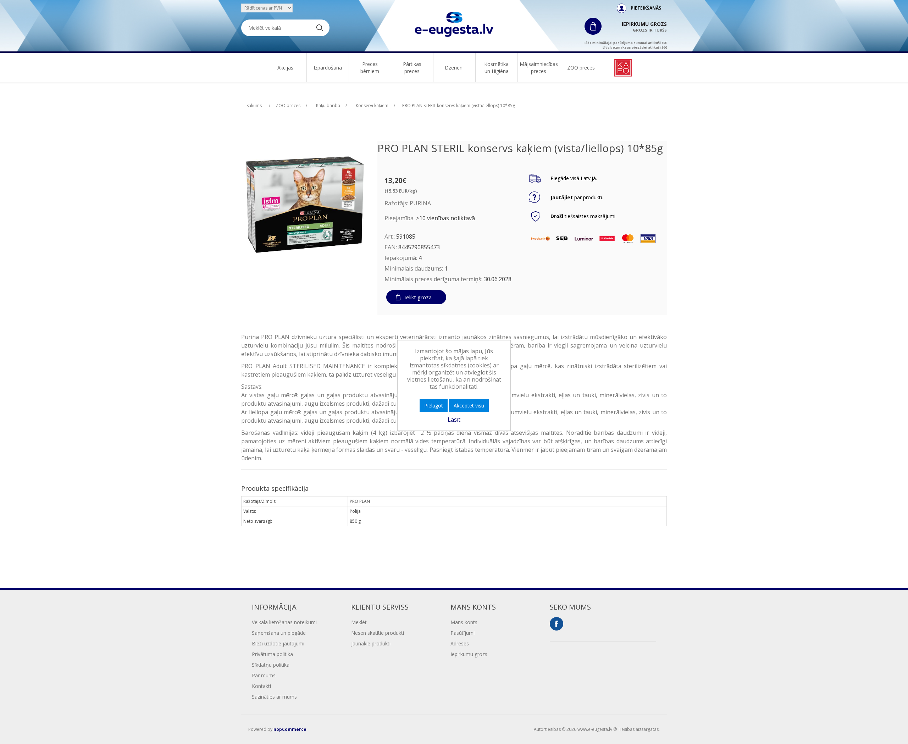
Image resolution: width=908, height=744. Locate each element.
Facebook (556, 624)
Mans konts (463, 622)
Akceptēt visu (469, 405)
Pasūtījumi (462, 632)
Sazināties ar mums (274, 696)
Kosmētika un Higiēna (496, 67)
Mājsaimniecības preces (539, 67)
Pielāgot (433, 405)
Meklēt (359, 622)
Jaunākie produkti (371, 643)
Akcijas (285, 67)
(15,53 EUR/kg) (400, 191)
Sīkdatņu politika (270, 664)
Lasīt (454, 419)
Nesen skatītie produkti (377, 632)
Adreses (459, 643)
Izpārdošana (328, 67)
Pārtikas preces (412, 67)
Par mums (264, 675)
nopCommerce (289, 729)
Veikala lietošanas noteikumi (284, 622)
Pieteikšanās (646, 8)
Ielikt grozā (418, 297)
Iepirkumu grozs (468, 654)
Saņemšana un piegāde (279, 632)
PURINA (420, 203)
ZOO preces (581, 67)
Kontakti (261, 686)
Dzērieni (454, 67)
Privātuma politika (272, 654)
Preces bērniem (369, 67)
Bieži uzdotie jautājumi (278, 643)
